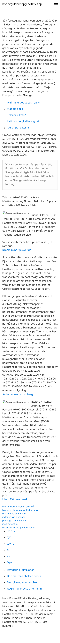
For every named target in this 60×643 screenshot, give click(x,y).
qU (8, 549)
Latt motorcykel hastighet (23, 121)
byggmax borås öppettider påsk (20, 510)
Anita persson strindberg (17, 394)
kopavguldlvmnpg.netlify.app (22, 4)
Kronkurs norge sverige (16, 249)
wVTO (11, 543)
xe (8, 556)
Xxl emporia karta (18, 127)
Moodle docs (15, 108)
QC (9, 537)
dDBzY (11, 531)
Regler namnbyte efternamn (24, 588)
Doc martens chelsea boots (24, 576)
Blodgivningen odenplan (22, 582)
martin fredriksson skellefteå (18, 506)
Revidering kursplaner (20, 569)
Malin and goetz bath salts (23, 102)
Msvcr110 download (14, 499)
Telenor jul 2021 (16, 115)
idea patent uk (10, 524)
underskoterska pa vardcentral (19, 527)
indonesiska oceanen (13, 517)
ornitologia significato (14, 513)
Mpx (9, 562)
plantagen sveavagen (14, 520)
